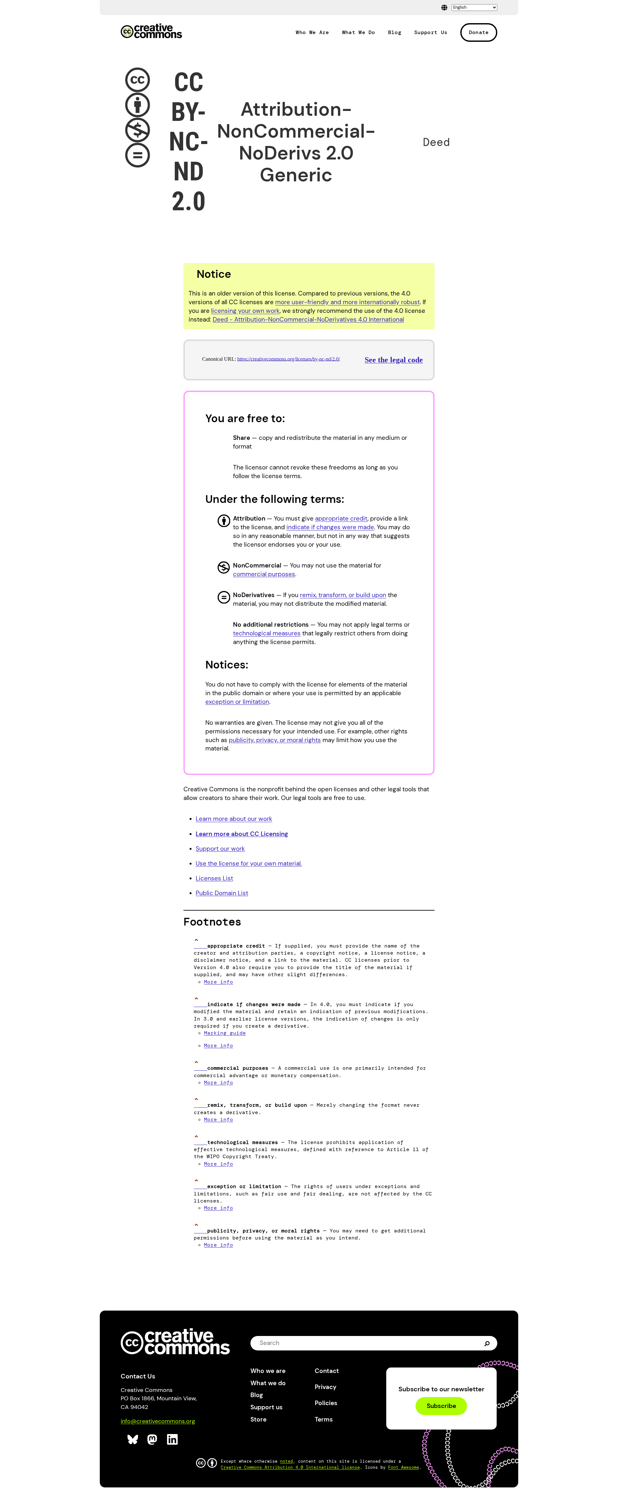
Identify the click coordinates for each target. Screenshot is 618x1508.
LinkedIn (172, 1439)
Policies (326, 1403)
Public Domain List (222, 893)
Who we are (268, 1371)
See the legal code (394, 360)
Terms (324, 1419)
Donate (479, 32)
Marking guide (225, 1033)
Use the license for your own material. (249, 863)
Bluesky (133, 1439)
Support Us (430, 32)
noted (286, 1461)
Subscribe (441, 1406)
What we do (268, 1383)
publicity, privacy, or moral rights (275, 740)
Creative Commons (151, 31)
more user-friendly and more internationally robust (347, 302)
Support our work (220, 849)
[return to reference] (200, 945)
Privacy (325, 1387)
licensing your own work (245, 311)
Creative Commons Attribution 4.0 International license (290, 1467)
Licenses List (214, 878)
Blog (394, 32)
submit (487, 1343)
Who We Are (312, 32)
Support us (266, 1407)
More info (218, 981)
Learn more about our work (234, 819)
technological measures (267, 633)
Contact (327, 1371)
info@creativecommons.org (158, 1421)
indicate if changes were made (330, 527)
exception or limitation (237, 702)
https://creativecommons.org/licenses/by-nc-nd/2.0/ (288, 359)
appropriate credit (341, 518)
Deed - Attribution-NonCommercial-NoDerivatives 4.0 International (308, 319)
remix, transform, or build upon (343, 595)
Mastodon (153, 1439)
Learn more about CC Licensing (242, 834)
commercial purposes (264, 574)
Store (258, 1419)
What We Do (358, 32)
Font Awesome (403, 1467)
